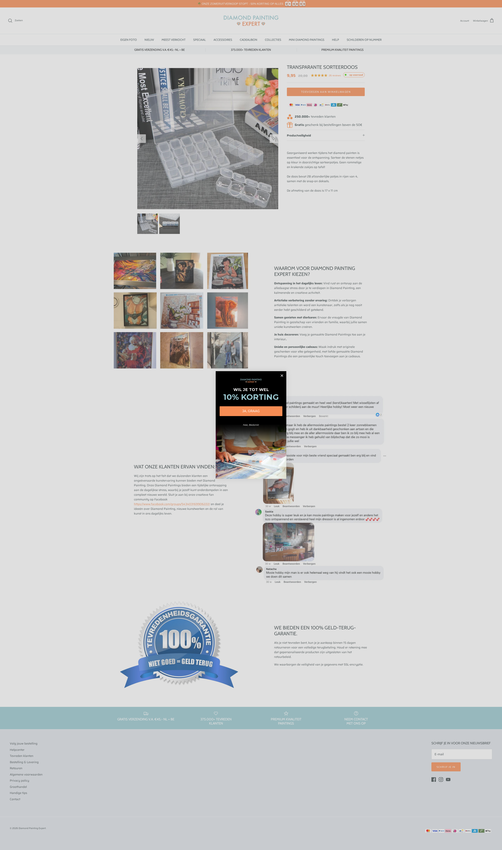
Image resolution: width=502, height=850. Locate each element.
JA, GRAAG (251, 411)
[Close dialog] (281, 375)
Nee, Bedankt (251, 424)
